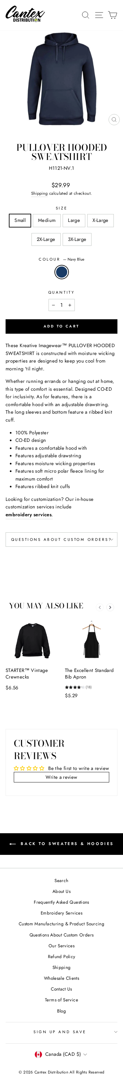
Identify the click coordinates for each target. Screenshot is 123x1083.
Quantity (61, 292)
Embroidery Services (61, 913)
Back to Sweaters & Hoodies (66, 844)
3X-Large (77, 239)
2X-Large (46, 239)
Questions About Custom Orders (62, 935)
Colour (61, 259)
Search (61, 880)
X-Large (100, 220)
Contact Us (61, 989)
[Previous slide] (100, 607)
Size (61, 208)
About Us (61, 891)
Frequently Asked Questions (61, 902)
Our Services (61, 945)
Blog (61, 1011)
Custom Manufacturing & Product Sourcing (61, 923)
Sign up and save (59, 1031)
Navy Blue (61, 272)
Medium (46, 220)
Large (74, 220)
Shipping (39, 193)
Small (20, 220)
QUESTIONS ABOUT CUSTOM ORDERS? (61, 539)
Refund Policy (61, 956)
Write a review (61, 777)
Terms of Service (61, 999)
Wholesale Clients (61, 978)
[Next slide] (110, 607)
